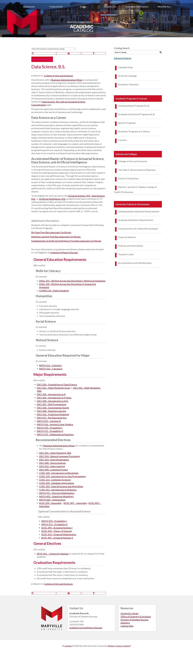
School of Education (128, 178)
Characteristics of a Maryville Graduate (138, 228)
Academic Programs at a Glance (134, 131)
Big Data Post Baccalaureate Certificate (51, 232)
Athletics (125, 622)
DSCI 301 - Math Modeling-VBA (55, 453)
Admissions (29, 6)
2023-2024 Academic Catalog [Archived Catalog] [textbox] (48, 49)
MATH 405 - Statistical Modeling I (56, 496)
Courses (122, 140)
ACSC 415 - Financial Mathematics (58, 534)
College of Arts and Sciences (58, 75)
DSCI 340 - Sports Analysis (52, 463)
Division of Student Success (134, 619)
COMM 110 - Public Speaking (54, 290)
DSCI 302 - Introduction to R (51, 394)
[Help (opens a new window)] (93, 53)
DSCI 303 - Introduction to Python (54, 397)
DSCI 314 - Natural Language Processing (59, 456)
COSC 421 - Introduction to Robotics (58, 489)
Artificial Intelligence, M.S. (52, 198)
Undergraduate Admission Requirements (138, 211)
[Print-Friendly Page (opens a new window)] (69, 53)
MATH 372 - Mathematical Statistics (55, 434)
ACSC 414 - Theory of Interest (56, 531)
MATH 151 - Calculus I (50, 365)
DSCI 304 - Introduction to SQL (52, 401)
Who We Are (164, 6)
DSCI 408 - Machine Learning (51, 411)
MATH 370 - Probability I (49, 427)
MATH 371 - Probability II (50, 431)
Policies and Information (130, 245)
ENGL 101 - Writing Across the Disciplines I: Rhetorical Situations (72, 280)
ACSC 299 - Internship (50, 503)
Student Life (110, 6)
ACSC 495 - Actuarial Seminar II (57, 537)
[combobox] (53, 48)
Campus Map (127, 625)
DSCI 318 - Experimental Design (53, 407)
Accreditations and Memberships (135, 263)
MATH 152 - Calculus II (50, 368)
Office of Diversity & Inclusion (136, 616)
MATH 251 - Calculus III (49, 421)
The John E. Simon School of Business (137, 169)
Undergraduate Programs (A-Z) (133, 105)
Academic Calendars (128, 84)
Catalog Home (125, 67)
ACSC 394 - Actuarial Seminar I (56, 527)
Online (83, 6)
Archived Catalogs (127, 75)
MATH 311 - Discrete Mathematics (56, 493)
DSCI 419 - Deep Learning (52, 466)
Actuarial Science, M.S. (79, 195)
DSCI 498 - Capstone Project (53, 469)
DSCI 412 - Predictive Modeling (53, 414)
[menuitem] (29, 6)
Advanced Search (122, 58)
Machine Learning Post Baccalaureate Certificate (56, 236)
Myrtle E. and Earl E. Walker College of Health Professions (135, 189)
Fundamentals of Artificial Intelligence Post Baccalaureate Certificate (66, 240)
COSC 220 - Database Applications (56, 483)
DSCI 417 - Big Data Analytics (52, 417)
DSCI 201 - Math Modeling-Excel (53, 387)
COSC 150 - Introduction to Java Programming (62, 476)
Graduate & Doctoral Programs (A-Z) (136, 114)
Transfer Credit (126, 254)
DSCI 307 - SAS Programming (51, 404)
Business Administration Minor (67, 79)
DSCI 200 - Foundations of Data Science (57, 384)
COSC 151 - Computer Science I (55, 479)
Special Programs (127, 122)
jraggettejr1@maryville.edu (64, 252)
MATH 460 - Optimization (52, 499)
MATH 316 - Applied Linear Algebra (55, 424)
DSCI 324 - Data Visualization (54, 459)
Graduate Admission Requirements (135, 220)
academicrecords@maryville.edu (85, 627)
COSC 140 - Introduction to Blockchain (58, 473)
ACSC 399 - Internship (75, 503)
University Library (130, 613)
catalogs (68, 646)
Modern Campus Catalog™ (119, 646)
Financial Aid (56, 6)
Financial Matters (127, 237)
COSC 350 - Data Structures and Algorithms (61, 486)
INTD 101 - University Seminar (53, 553)
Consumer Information (137, 6)
